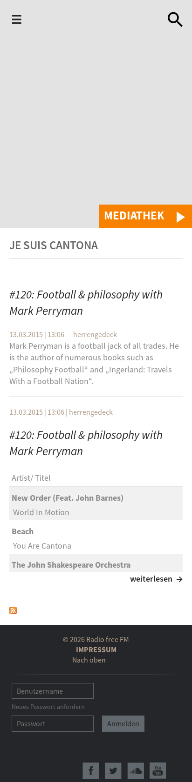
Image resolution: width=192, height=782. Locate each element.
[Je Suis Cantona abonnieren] (13, 609)
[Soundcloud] (135, 770)
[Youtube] (158, 770)
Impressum (96, 649)
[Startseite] (96, 19)
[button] (145, 216)
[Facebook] (90, 770)
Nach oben (89, 659)
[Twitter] (113, 770)
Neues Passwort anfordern (48, 706)
